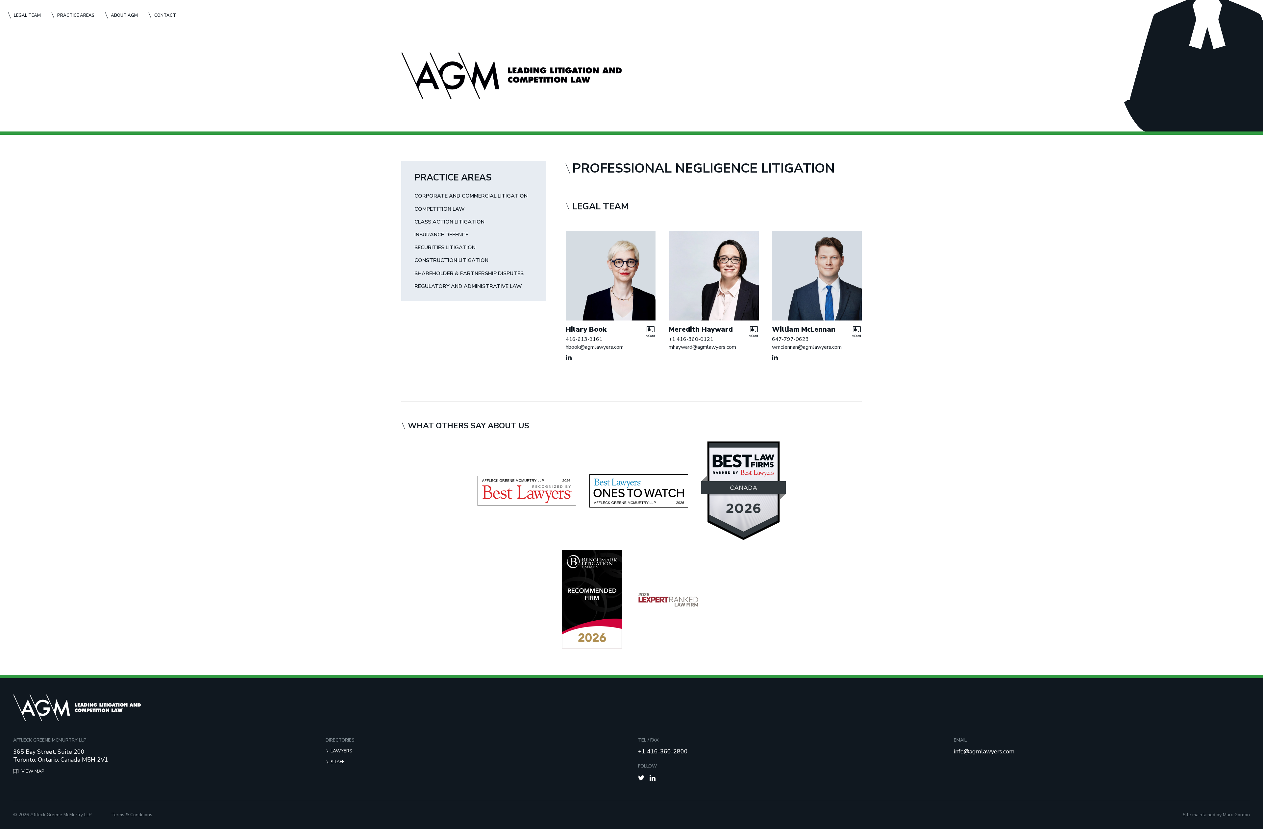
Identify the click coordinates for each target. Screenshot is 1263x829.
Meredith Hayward (701, 329)
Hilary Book (586, 329)
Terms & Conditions (131, 815)
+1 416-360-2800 (663, 751)
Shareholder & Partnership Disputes (469, 274)
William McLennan (803, 329)
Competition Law (439, 209)
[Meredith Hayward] (713, 275)
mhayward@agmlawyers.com (702, 347)
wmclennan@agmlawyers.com (807, 347)
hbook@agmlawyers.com (595, 347)
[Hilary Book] (611, 275)
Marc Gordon (1236, 815)
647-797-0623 (790, 339)
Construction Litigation (451, 260)
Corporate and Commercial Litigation (471, 196)
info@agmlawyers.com (984, 751)
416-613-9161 (584, 339)
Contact (165, 15)
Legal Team (27, 15)
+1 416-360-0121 (691, 339)
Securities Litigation (445, 248)
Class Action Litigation (449, 222)
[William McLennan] (817, 275)
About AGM (124, 15)
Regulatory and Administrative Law (468, 286)
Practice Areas (75, 15)
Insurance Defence (441, 235)
